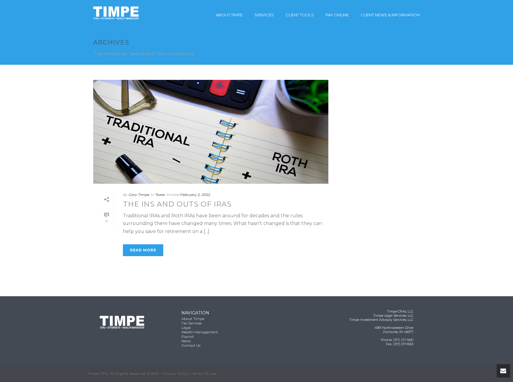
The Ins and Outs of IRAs (177, 204)
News (186, 341)
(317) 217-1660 (403, 340)
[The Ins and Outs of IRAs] (210, 132)
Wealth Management (199, 332)
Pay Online (337, 14)
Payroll (187, 336)
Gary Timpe (139, 194)
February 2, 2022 (195, 194)
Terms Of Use (204, 374)
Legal (186, 327)
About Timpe (229, 14)
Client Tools (300, 14)
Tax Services (191, 323)
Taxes (160, 194)
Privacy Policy (176, 374)
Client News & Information (390, 14)
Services (264, 14)
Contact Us (190, 345)
